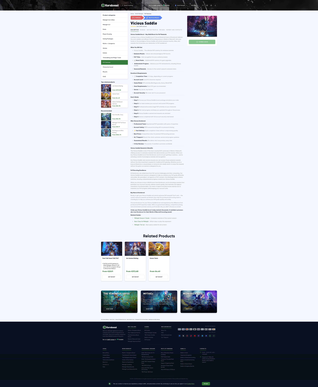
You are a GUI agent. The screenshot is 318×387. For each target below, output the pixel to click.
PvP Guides (147, 339)
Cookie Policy (106, 355)
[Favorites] (203, 5)
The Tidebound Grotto (134, 332)
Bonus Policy (106, 352)
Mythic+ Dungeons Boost (134, 330)
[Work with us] (211, 5)
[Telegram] (202, 335)
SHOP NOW (109, 309)
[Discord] (206, 335)
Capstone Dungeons (185, 355)
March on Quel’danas (127, 362)
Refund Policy (106, 357)
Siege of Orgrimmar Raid (167, 363)
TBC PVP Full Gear (146, 365)
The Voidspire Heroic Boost (129, 357)
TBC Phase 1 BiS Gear (147, 372)
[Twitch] (198, 335)
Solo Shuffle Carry (130, 319)
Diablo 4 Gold (184, 352)
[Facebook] (179, 335)
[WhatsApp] (210, 335)
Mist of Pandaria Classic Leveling (167, 353)
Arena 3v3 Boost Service (120, 319)
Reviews (142, 30)
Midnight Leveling (127, 364)
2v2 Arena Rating (132, 258)
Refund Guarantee (166, 335)
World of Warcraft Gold (134, 339)
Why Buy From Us (152, 30)
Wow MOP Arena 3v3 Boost (168, 369)
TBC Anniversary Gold (147, 356)
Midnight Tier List (139, 225)
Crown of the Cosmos (127, 359)
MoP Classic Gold (165, 356)
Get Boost (111, 277)
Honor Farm (154, 258)
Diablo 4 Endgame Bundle (187, 366)
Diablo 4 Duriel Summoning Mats (187, 360)
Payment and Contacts (174, 30)
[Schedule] (207, 5)
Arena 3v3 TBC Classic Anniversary (147, 368)
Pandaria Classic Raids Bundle (167, 366)
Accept (206, 383)
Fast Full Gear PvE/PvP (110, 258)
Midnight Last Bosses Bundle (129, 369)
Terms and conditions (108, 359)
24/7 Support (164, 337)
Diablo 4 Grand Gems (186, 363)
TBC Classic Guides (150, 335)
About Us (163, 330)
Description (135, 30)
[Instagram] (187, 335)
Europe (193, 5)
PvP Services (147, 13)
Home (132, 13)
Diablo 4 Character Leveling (187, 357)
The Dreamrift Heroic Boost (129, 355)
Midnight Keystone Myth (134, 341)
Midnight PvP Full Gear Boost (141, 319)
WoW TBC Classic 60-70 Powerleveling (148, 353)
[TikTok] (190, 335)
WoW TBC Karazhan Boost (148, 359)
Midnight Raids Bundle (128, 366)
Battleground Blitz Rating (154, 319)
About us (105, 362)
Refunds (162, 30)
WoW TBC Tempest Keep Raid (148, 362)
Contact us (106, 364)
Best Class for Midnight (141, 221)
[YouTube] (194, 335)
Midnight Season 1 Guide (141, 218)
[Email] (213, 335)
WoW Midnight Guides (151, 332)
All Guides (147, 330)
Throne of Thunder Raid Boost (167, 359)
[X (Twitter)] (183, 335)
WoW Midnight (139, 13)
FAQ (162, 332)
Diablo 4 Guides (149, 337)
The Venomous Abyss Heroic (133, 335)
